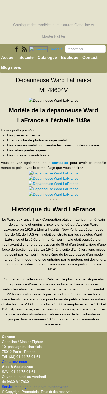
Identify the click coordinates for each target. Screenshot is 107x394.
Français (56, 49)
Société (26, 57)
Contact (89, 57)
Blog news (11, 67)
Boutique (69, 57)
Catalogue (47, 57)
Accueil (8, 57)
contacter (60, 163)
